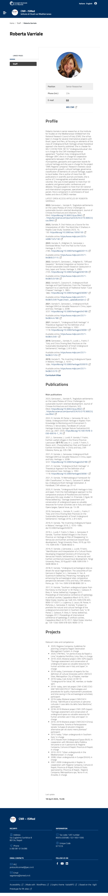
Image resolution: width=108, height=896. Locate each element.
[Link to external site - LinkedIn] (66, 863)
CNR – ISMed (27, 819)
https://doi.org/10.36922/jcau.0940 (66, 215)
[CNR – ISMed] (15, 12)
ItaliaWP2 (69, 884)
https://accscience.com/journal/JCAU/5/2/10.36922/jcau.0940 (69, 219)
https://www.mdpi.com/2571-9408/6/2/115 (66, 256)
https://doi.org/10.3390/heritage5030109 (69, 271)
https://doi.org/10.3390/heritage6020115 (69, 250)
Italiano (82, 3)
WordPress (41, 884)
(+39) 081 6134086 (18, 848)
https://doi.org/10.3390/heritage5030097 (69, 292)
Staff (19, 23)
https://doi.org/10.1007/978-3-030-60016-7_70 (69, 432)
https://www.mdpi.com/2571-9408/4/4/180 (66, 317)
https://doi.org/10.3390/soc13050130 (66, 232)
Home (12, 23)
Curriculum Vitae (53, 375)
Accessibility (15, 884)
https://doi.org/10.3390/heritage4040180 (69, 311)
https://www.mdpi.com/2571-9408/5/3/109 (66, 277)
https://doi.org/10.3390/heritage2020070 (69, 364)
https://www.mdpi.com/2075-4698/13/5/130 (66, 238)
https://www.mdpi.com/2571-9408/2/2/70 (66, 370)
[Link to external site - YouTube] (62, 863)
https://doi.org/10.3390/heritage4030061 (69, 329)
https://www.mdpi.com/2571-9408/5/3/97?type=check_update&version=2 (66, 298)
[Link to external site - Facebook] (57, 863)
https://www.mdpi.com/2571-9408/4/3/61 (66, 335)
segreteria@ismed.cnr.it (20, 875)
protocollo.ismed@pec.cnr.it (22, 867)
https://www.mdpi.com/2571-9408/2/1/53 (66, 354)
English (89, 3)
